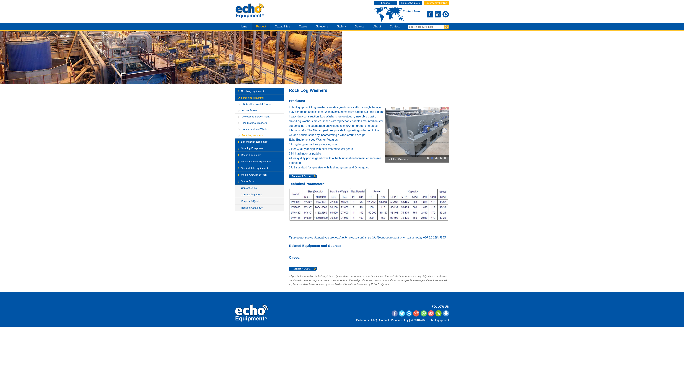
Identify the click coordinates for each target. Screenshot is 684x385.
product (261, 26)
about (377, 26)
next (444, 130)
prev (389, 130)
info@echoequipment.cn (387, 237)
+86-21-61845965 (434, 237)
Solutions (322, 26)
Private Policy (399, 320)
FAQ (374, 320)
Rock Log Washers (252, 135)
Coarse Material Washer (255, 129)
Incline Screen (250, 110)
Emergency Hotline (436, 2)
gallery (341, 26)
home (243, 26)
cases (303, 26)
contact (395, 26)
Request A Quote (250, 201)
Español (385, 2)
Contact (384, 320)
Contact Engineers (251, 194)
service (359, 26)
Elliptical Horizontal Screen (256, 104)
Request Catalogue (252, 207)
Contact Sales (411, 11)
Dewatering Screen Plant (256, 116)
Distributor (362, 320)
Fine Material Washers (254, 122)
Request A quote (410, 2)
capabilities (282, 26)
